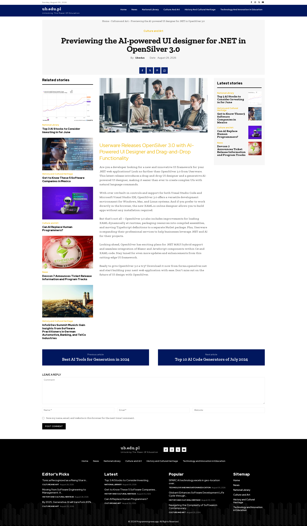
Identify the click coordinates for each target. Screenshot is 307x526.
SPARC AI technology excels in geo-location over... (194, 482)
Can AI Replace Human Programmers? (57, 228)
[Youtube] (263, 2)
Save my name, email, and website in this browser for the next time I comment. (90, 418)
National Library (50, 125)
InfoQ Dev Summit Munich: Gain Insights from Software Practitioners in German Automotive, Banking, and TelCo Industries (64, 331)
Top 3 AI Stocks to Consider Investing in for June (61, 130)
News (45, 272)
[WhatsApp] (164, 70)
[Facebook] (251, 2)
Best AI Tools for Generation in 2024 (95, 359)
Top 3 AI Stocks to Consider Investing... (127, 480)
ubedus (140, 57)
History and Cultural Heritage (57, 174)
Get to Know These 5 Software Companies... (130, 489)
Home (105, 21)
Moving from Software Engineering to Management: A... (64, 491)
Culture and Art (120, 21)
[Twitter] (259, 2)
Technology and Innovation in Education (190, 487)
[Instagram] (255, 2)
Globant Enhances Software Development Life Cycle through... (196, 494)
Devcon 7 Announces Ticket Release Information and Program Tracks (67, 277)
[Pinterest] (157, 70)
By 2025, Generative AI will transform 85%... (67, 502)
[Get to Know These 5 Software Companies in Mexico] (67, 154)
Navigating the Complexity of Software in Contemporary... (193, 506)
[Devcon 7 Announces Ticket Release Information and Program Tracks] (67, 252)
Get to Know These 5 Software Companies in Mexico (63, 179)
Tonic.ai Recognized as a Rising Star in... (64, 480)
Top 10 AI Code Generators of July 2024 (211, 359)
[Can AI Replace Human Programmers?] (67, 203)
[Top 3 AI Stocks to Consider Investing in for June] (67, 105)
